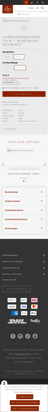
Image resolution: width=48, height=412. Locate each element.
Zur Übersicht (24, 14)
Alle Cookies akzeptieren (24, 408)
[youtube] (35, 336)
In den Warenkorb (23, 94)
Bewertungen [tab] (11, 228)
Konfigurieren (25, 397)
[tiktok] (27, 336)
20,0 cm (19, 67)
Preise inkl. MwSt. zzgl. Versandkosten (15, 78)
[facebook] (12, 336)
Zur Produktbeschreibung (14, 105)
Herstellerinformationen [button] (10, 84)
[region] (24, 25)
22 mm (18, 57)
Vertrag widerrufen (16, 289)
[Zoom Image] (24, 28)
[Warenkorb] (37, 2)
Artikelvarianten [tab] (12, 201)
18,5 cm (8, 68)
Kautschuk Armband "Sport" (24, 174)
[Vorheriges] (3, 165)
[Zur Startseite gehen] (8, 9)
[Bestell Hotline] (26, 2)
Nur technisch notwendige (24, 402)
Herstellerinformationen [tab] (16, 219)
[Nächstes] (45, 165)
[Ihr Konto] (43, 2)
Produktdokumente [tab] (14, 210)
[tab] (24, 191)
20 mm (7, 57)
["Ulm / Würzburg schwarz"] (24, 21)
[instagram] (20, 336)
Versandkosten (22, 354)
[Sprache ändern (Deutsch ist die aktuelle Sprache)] (32, 2)
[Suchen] (37, 8)
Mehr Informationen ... (24, 392)
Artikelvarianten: (10, 129)
